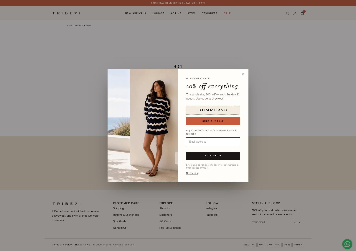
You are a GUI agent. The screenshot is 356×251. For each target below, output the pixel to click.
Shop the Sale (213, 121)
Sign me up (213, 155)
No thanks (192, 173)
